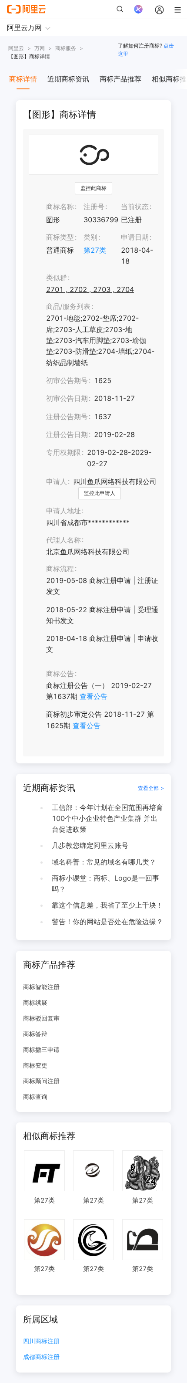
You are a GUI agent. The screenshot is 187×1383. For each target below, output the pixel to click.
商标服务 (65, 48)
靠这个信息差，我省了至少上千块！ (107, 905)
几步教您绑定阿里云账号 (90, 845)
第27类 (94, 250)
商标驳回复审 (41, 1018)
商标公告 (60, 673)
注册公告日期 (67, 434)
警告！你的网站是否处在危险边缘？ (107, 921)
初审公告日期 (67, 398)
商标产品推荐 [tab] (120, 79)
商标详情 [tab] (23, 79)
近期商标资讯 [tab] (68, 79)
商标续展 (35, 1002)
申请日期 (135, 237)
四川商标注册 (41, 1341)
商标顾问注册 (41, 1081)
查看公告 (93, 696)
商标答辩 (35, 1033)
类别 (90, 237)
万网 (39, 48)
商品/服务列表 (68, 306)
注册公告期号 (67, 416)
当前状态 (135, 206)
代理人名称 (63, 540)
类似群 (56, 277)
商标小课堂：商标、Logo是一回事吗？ (105, 883)
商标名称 (60, 206)
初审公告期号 (67, 380)
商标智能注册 (41, 986)
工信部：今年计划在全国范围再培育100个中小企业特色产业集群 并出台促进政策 (107, 818)
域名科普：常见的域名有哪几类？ (104, 862)
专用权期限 (63, 452)
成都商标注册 (41, 1357)
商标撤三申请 (41, 1049)
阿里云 (16, 48)
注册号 (93, 206)
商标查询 (35, 1096)
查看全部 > (151, 788)
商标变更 (35, 1065)
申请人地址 (63, 510)
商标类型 (60, 237)
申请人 (56, 481)
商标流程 (60, 568)
